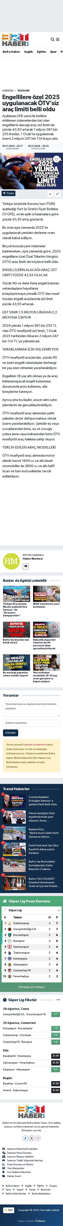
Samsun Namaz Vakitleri (20, 1156)
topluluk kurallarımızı (35, 744)
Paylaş (10, 193)
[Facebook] (25, 1138)
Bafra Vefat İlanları (16, 1193)
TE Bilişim (40, 1221)
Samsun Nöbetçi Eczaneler (22, 1149)
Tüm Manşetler (15, 1168)
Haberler (7, 91)
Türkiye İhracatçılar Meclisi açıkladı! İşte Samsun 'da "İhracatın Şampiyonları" (15, 610)
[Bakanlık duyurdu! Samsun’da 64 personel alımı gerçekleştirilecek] (46, 629)
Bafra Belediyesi (41, 1193)
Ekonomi (23, 91)
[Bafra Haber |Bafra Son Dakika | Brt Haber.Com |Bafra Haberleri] (15, 40)
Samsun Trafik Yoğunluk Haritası (25, 1160)
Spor (53, 51)
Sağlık (28, 51)
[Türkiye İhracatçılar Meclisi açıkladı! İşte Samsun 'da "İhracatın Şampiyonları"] (16, 593)
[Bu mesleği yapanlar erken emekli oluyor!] (16, 662)
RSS (10, 1210)
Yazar (32, 1189)
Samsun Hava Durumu (19, 1153)
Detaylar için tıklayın (32, 987)
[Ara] (52, 39)
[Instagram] (38, 1138)
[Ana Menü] (57, 39)
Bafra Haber (11, 51)
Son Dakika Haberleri (19, 1172)
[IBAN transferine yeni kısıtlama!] (46, 593)
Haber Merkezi (33, 558)
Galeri (20, 1189)
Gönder (10, 732)
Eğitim (41, 51)
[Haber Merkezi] (11, 561)
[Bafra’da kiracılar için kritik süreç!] (16, 629)
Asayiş (53, 1186)
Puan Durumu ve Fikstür (20, 1164)
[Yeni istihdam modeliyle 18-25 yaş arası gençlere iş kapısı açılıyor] (46, 662)
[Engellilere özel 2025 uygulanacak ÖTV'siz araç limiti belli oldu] (31, 171)
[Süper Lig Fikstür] (58, 1000)
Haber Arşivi (14, 1176)
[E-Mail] (26, 566)
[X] (31, 1138)
